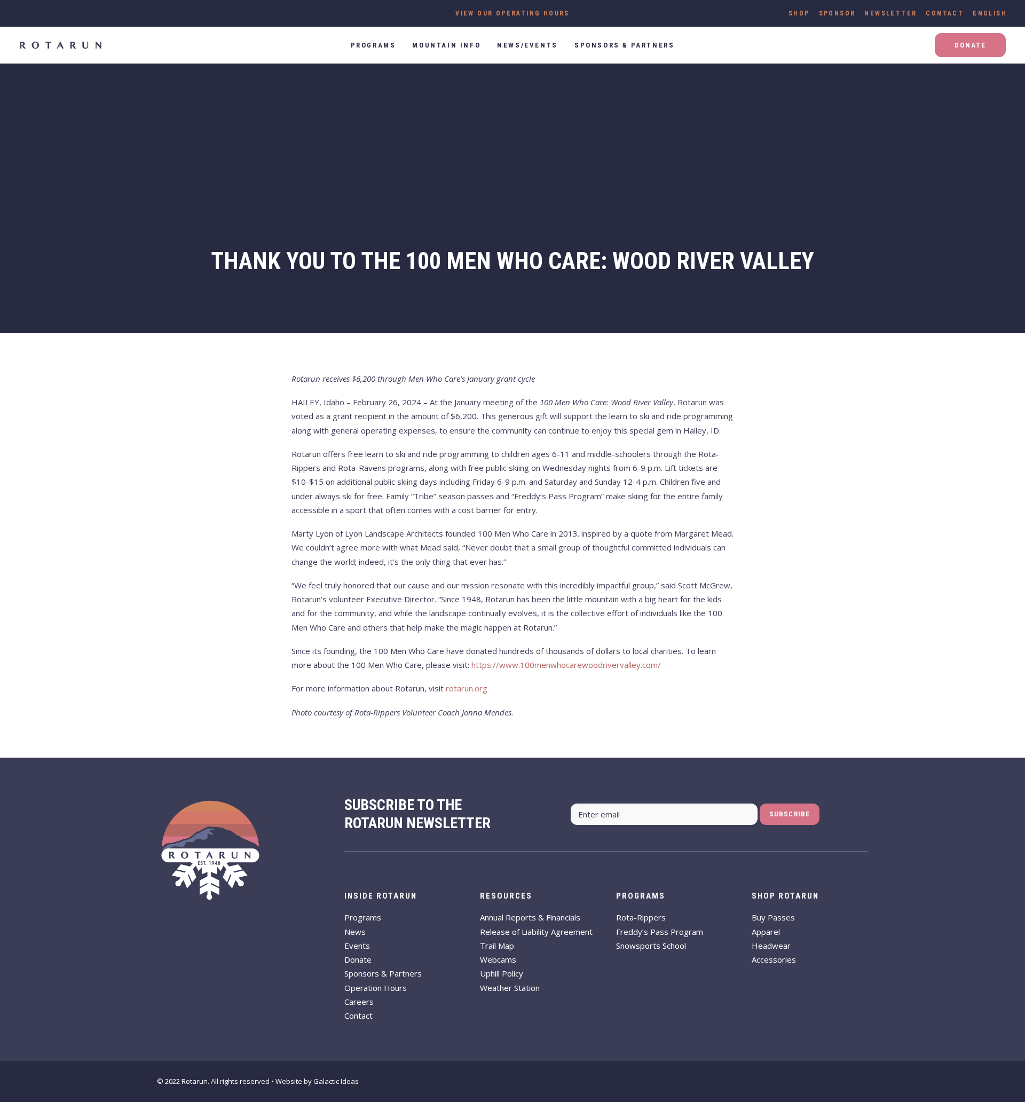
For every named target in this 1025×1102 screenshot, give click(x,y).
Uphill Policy (501, 973)
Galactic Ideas (336, 1081)
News (355, 931)
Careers (359, 1001)
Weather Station (510, 987)
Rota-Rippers (641, 917)
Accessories (774, 959)
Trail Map (497, 945)
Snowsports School (651, 945)
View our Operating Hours (512, 13)
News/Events (527, 45)
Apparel (766, 931)
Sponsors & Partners (624, 45)
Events (357, 945)
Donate (358, 959)
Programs (362, 917)
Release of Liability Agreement (536, 931)
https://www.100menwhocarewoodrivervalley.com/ (566, 664)
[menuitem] (799, 13)
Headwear (771, 945)
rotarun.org (466, 688)
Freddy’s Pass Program (659, 931)
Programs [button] (373, 45)
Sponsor (837, 13)
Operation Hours (375, 987)
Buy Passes (773, 917)
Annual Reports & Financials (530, 917)
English (990, 13)
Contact (945, 13)
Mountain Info (446, 45)
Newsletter (890, 13)
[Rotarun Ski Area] (60, 45)
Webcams (498, 959)
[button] (18, 9)
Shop (799, 13)
